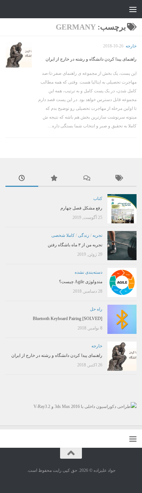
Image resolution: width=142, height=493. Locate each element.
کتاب (97, 198)
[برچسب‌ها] (120, 179)
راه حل (96, 309)
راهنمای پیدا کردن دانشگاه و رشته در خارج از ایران (91, 59)
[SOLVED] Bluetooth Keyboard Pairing (67, 318)
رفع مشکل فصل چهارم (81, 208)
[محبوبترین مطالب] (54, 179)
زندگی (83, 235)
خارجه (131, 46)
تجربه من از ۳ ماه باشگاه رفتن (75, 244)
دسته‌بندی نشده (88, 272)
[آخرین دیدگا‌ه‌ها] (87, 179)
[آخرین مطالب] (21, 179)
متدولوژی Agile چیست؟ (80, 281)
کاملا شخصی (63, 235)
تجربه (97, 235)
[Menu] (133, 9)
